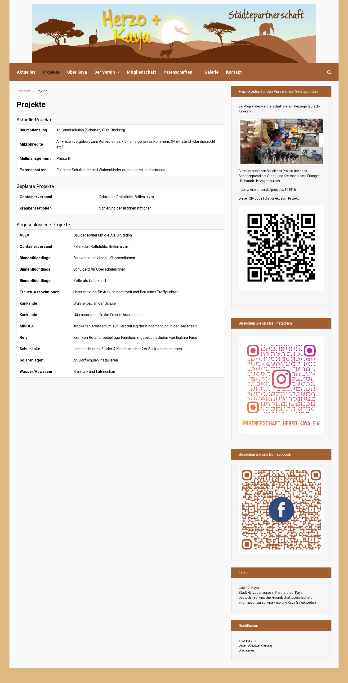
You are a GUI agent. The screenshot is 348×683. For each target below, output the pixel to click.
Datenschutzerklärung (255, 645)
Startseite (24, 91)
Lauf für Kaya (249, 587)
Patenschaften (178, 72)
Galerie (211, 72)
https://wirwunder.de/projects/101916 (267, 190)
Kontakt (234, 72)
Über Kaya (77, 72)
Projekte (51, 72)
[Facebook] (281, 509)
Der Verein (104, 72)
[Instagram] (281, 384)
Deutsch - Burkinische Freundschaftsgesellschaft (275, 597)
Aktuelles (26, 72)
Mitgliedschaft (141, 72)
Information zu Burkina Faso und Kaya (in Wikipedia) (277, 602)
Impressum (247, 640)
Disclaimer (246, 650)
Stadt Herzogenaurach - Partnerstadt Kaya (271, 592)
